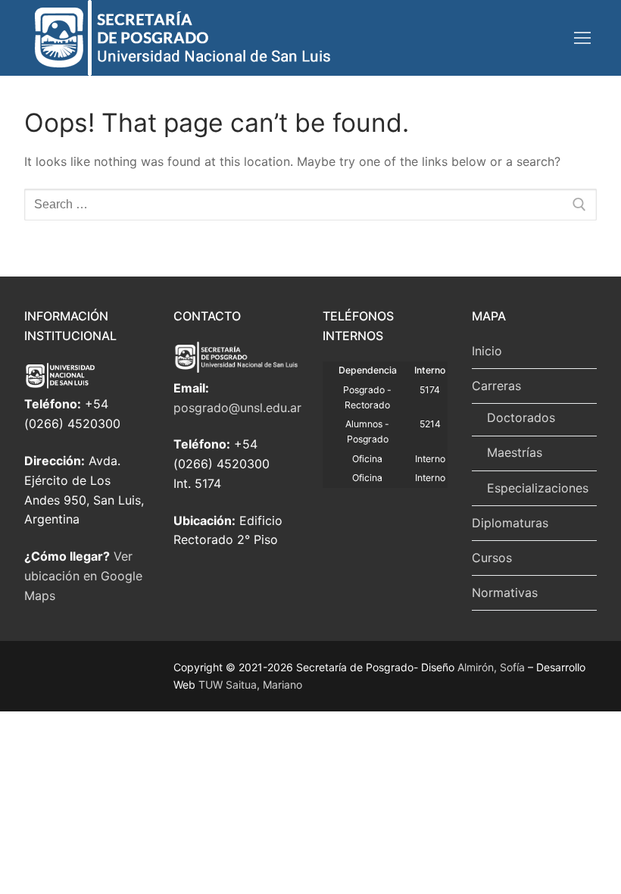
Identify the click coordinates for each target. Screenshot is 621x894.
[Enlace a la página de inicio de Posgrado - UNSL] (235, 368)
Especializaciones (537, 487)
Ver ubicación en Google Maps (83, 576)
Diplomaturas (510, 522)
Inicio (487, 350)
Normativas (505, 592)
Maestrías (514, 452)
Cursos (492, 557)
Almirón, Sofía (491, 667)
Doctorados (521, 417)
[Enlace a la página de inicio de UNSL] (86, 384)
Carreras (496, 385)
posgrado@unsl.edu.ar (237, 407)
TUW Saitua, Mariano (250, 684)
